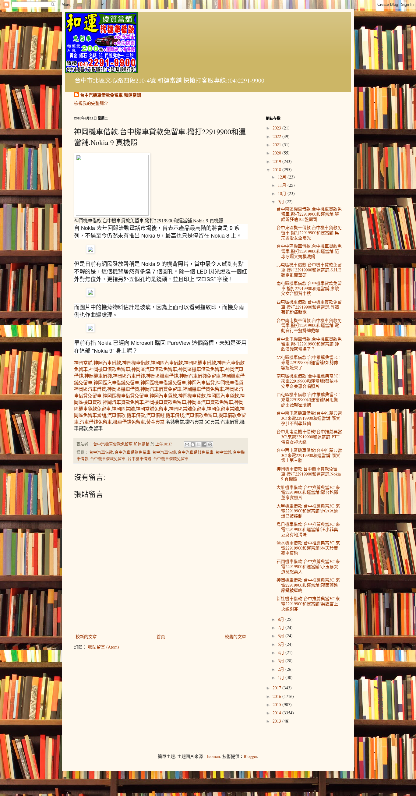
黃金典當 (155, 422)
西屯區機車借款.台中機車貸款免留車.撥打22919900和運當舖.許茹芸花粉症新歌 (309, 307)
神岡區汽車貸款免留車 (210, 402)
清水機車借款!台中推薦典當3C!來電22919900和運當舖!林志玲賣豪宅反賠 (308, 548)
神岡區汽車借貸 (90, 389)
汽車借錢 (155, 415)
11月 (282, 185)
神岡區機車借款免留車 (201, 369)
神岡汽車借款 (107, 363)
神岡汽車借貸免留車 (161, 389)
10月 (282, 193)
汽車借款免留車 (201, 415)
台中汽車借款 (101, 452)
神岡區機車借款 (200, 363)
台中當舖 (223, 452)
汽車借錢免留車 (96, 422)
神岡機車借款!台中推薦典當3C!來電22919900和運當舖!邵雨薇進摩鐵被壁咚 (308, 585)
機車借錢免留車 (129, 422)
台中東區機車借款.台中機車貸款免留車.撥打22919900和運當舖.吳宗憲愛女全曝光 (309, 233)
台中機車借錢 (139, 458)
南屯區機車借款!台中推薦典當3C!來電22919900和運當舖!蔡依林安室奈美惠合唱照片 (308, 381)
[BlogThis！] (193, 444)
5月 (281, 644)
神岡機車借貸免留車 (203, 389)
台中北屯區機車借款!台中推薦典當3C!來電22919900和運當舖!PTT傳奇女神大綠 (309, 437)
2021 (277, 144)
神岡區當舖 (123, 409)
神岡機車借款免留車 (109, 369)
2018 (277, 169)
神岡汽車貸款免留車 (123, 402)
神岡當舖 (83, 363)
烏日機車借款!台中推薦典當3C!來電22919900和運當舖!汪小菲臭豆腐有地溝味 (308, 529)
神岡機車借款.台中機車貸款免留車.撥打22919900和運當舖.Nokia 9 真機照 (309, 474)
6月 (281, 636)
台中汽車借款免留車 (132, 452)
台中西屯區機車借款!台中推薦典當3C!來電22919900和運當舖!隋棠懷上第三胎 (309, 455)
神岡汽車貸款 (163, 396)
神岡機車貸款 (192, 396)
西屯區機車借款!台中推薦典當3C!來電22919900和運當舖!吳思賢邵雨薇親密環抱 (308, 399)
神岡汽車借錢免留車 (199, 376)
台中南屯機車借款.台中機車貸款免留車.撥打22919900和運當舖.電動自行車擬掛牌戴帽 (309, 325)
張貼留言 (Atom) (103, 647)
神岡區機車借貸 (123, 389)
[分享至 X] (199, 444)
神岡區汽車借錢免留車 (116, 383)
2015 (277, 704)
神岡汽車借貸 (201, 383)
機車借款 (136, 415)
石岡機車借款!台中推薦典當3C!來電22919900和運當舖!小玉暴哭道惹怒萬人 (308, 566)
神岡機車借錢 (98, 376)
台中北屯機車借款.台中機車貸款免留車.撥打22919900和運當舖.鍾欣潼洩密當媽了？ (309, 344)
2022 (277, 136)
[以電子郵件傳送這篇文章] (187, 444)
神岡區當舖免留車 (187, 409)
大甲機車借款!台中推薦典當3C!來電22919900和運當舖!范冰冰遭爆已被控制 (308, 511)
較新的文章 (86, 636)
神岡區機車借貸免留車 (125, 396)
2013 (277, 721)
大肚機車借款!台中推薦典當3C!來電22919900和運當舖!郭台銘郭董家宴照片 (308, 492)
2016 (277, 696)
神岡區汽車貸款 (223, 396)
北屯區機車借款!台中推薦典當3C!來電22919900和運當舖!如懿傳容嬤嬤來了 (308, 362)
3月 (281, 660)
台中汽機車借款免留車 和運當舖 (110, 95)
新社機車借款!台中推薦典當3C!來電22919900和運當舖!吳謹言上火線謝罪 (308, 604)
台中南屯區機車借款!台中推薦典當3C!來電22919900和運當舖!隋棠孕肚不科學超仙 (309, 418)
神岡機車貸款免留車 (165, 402)
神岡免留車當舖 (223, 409)
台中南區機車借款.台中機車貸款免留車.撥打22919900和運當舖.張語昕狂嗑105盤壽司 (309, 214)
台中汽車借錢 (164, 452)
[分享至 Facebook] (204, 444)
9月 (281, 201)
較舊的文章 (235, 636)
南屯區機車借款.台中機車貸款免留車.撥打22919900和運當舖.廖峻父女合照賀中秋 (309, 288)
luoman (213, 756)
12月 (282, 177)
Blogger (250, 756)
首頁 (161, 636)
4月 (281, 652)
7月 (281, 627)
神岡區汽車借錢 (129, 376)
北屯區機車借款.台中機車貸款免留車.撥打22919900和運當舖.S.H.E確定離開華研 (309, 270)
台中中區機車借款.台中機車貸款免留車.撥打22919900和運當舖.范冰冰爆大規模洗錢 (309, 251)
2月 (281, 669)
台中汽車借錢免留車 (195, 452)
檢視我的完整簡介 (91, 103)
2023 (277, 128)
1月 (281, 677)
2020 (277, 153)
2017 (277, 688)
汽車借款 (116, 415)
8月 (281, 619)
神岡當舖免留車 (152, 409)
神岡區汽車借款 (167, 363)
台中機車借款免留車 (108, 458)
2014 (277, 713)
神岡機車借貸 (229, 383)
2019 (277, 161)
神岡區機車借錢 (162, 376)
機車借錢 (175, 415)
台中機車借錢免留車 (171, 458)
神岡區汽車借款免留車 (154, 369)
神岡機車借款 (136, 363)
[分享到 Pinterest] (210, 444)
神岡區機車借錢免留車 (163, 383)
